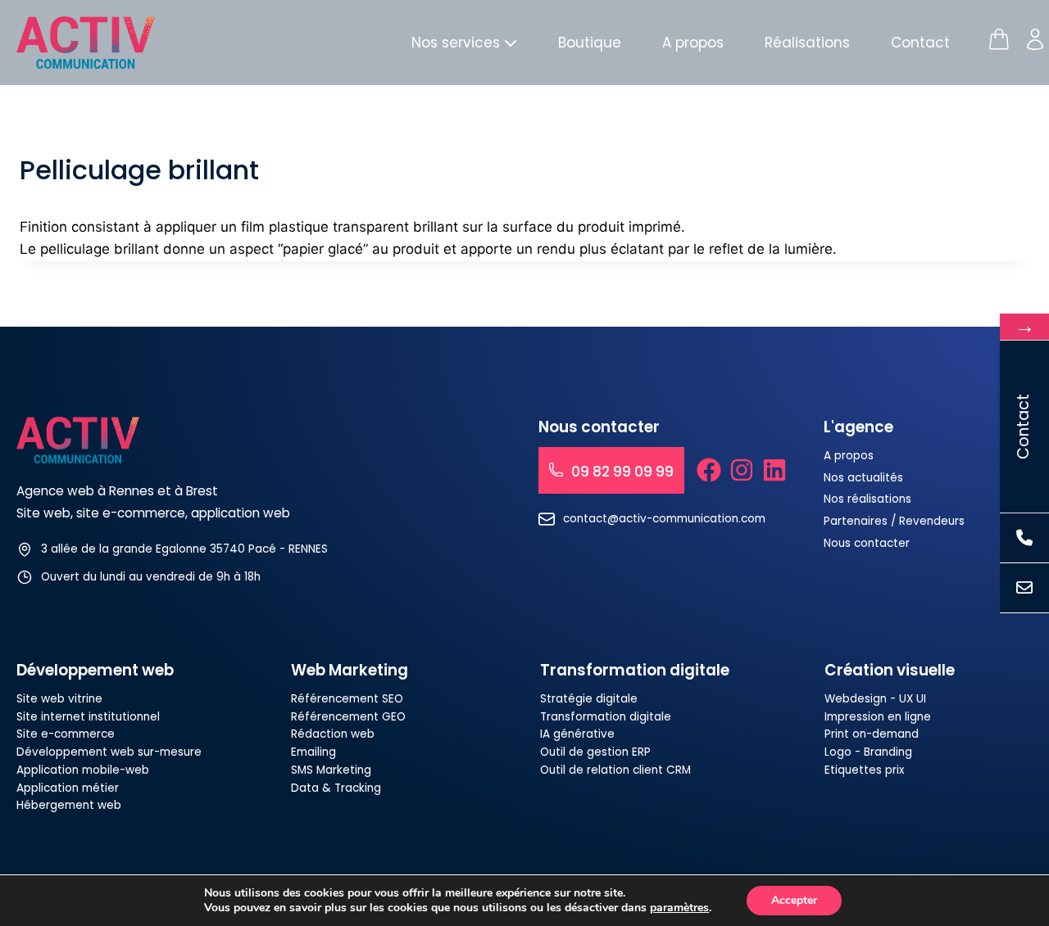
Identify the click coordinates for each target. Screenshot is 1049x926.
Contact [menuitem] (920, 42)
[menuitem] (464, 43)
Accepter (794, 900)
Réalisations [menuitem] (807, 42)
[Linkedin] (774, 470)
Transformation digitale (634, 670)
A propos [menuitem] (693, 42)
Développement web (95, 670)
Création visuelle (889, 670)
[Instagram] (741, 470)
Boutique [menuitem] (589, 42)
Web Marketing (349, 670)
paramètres (679, 908)
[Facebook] (709, 470)
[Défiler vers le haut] (1005, 856)
